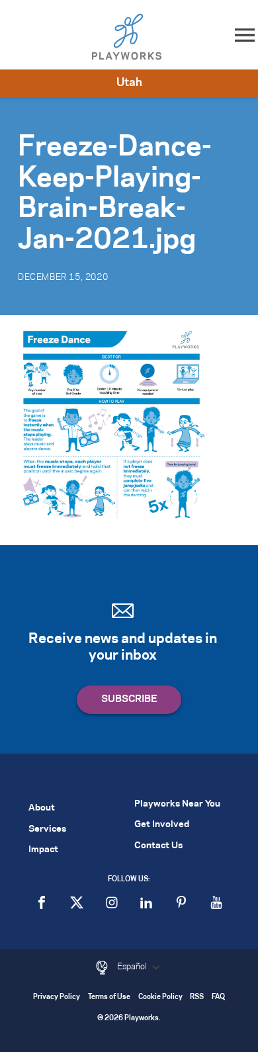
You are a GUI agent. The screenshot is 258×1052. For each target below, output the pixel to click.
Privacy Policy (56, 997)
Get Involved (161, 824)
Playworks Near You (177, 804)
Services (47, 829)
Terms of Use (109, 997)
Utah (129, 82)
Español (133, 967)
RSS (197, 997)
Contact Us (158, 846)
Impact (43, 850)
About (41, 808)
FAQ (218, 997)
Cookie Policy (160, 997)
